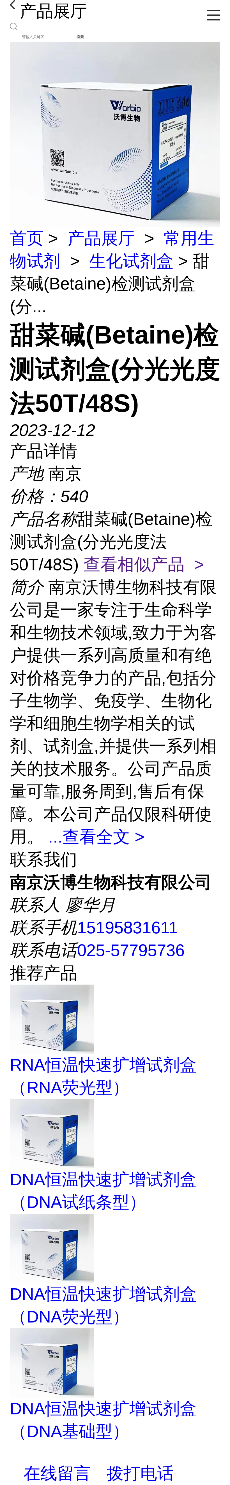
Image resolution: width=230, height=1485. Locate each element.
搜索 (80, 37)
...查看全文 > (96, 836)
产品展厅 (101, 238)
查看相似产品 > (144, 564)
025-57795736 (131, 950)
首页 (26, 238)
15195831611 (127, 927)
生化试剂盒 (131, 261)
